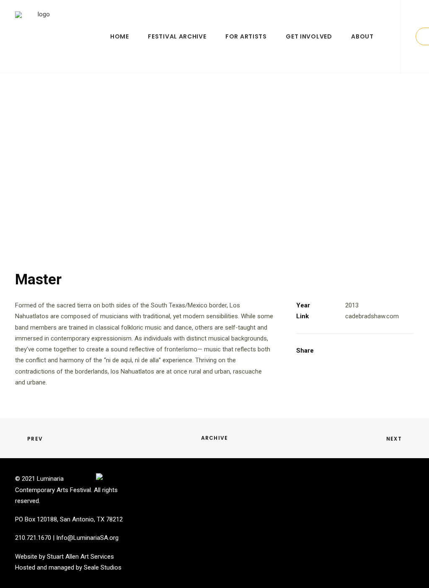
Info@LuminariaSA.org (87, 538)
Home (119, 36)
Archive (214, 437)
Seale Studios (102, 567)
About (362, 36)
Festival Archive (177, 36)
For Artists (246, 36)
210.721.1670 (33, 538)
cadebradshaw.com (372, 316)
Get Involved (309, 36)
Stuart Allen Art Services (80, 556)
